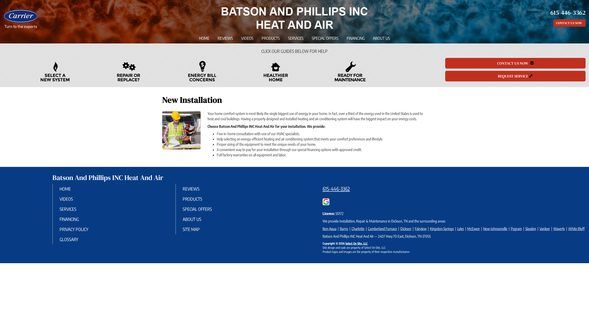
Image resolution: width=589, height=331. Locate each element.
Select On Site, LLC (356, 243)
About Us (381, 38)
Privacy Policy (74, 229)
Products (271, 38)
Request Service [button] (513, 76)
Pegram (516, 228)
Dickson (405, 228)
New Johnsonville (495, 228)
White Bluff (576, 228)
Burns (344, 228)
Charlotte (358, 228)
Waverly (559, 228)
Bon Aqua (329, 228)
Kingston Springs (442, 228)
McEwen (473, 228)
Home (204, 38)
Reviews (225, 38)
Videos (247, 38)
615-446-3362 (336, 188)
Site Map (191, 229)
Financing (356, 38)
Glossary (69, 239)
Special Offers (325, 38)
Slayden (530, 228)
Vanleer (545, 228)
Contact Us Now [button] (569, 23)
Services (295, 38)
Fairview (421, 228)
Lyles (460, 228)
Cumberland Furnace (382, 228)
